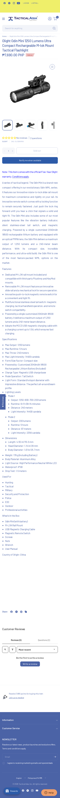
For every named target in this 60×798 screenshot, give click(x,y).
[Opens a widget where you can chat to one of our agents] (49, 793)
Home (4, 36)
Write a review (30, 663)
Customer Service (11, 728)
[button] (9, 137)
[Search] (54, 28)
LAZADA (26, 3)
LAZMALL (34, 3)
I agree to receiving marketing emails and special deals (30, 763)
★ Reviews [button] (2, 401)
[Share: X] (16, 612)
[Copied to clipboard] (26, 612)
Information (8, 720)
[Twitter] (9, 3)
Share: (5, 612)
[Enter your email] (55, 757)
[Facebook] (4, 3)
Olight (5, 141)
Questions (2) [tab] (44, 640)
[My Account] (49, 18)
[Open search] (5, 649)
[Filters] (12, 649)
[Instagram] (14, 3)
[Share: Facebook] (11, 612)
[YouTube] (18, 3)
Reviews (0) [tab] (16, 640)
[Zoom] (52, 66)
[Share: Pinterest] (21, 612)
